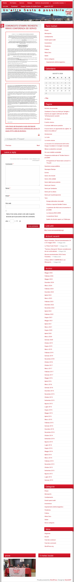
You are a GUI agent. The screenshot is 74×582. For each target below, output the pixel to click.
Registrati (47, 533)
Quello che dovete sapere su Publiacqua (58, 219)
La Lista (5, 6)
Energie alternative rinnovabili (55, 201)
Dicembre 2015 (49, 391)
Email (8, 196)
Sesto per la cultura (50, 192)
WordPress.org (49, 546)
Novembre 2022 (49, 308)
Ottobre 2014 (49, 435)
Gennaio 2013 (49, 480)
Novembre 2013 (49, 464)
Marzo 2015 (48, 419)
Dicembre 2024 (49, 282)
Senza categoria (49, 59)
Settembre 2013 (49, 470)
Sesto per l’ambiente (51, 188)
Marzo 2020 (48, 336)
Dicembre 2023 (49, 292)
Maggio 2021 (49, 320)
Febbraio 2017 (49, 371)
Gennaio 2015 (49, 426)
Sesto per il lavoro (50, 185)
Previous (8, 145)
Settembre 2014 (49, 438)
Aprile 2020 (48, 333)
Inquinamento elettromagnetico (55, 62)
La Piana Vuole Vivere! (51, 246)
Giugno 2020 (48, 330)
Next (38, 145)
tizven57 (21, 139)
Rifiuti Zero (48, 52)
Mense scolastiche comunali (53, 149)
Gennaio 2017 (49, 375)
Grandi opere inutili (50, 40)
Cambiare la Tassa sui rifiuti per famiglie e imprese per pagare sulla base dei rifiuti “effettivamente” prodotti (57, 114)
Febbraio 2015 (49, 422)
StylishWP (68, 580)
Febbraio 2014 (49, 461)
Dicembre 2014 (49, 429)
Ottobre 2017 (49, 365)
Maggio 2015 (49, 413)
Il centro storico (49, 122)
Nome (8, 188)
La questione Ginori (52, 216)
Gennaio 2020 (49, 340)
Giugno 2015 (48, 410)
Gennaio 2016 (49, 387)
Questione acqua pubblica (52, 166)
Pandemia (48, 46)
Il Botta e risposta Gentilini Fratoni (56, 204)
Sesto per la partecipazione (53, 195)
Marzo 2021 (48, 327)
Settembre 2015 (49, 400)
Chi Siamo (13, 3)
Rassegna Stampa (50, 169)
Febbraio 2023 (49, 301)
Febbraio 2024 (49, 289)
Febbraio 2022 (49, 314)
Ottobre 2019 (49, 343)
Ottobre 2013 (49, 467)
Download (14, 6)
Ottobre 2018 (49, 362)
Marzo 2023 (48, 298)
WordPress (53, 580)
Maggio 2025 (49, 279)
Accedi (47, 537)
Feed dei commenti (50, 543)
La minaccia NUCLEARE (53, 213)
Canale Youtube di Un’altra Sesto (31, 6)
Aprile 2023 (48, 295)
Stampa (29, 3)
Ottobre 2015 (49, 397)
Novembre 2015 (49, 394)
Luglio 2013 (48, 477)
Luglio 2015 (48, 407)
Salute (46, 56)
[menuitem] (4, 3)
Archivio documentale (42, 3)
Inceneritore (48, 43)
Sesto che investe (50, 176)
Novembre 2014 (49, 432)
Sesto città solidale (50, 179)
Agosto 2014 (49, 442)
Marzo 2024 (48, 285)
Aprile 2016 (48, 381)
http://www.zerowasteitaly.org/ (54, 230)
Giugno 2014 (48, 448)
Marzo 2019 (48, 349)
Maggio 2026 (49, 273)
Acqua (46, 30)
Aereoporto (48, 33)
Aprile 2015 (48, 416)
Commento (9, 164)
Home (5, 3)
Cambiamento (49, 36)
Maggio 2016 (49, 378)
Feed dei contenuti (50, 540)
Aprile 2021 (48, 324)
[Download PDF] (39, 134)
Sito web (8, 203)
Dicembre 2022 (49, 305)
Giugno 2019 (48, 346)
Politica (47, 49)
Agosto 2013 (49, 474)
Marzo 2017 (48, 368)
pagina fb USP (48, 6)
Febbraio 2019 (49, 352)
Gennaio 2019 (49, 356)
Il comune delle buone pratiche (54, 125)
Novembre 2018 (49, 359)
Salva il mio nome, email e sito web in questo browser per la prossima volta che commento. (20, 215)
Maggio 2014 (49, 451)
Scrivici (21, 3)
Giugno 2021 (48, 317)
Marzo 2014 (48, 458)
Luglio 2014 (48, 445)
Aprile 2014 (48, 454)
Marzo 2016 (48, 384)
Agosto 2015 (49, 403)
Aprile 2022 (48, 311)
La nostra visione (58, 3)
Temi (46, 198)
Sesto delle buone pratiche (52, 182)
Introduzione (48, 134)
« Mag (46, 98)
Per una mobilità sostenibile (53, 152)
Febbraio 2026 (49, 276)
